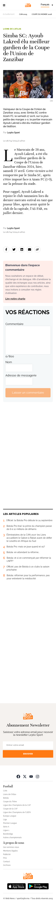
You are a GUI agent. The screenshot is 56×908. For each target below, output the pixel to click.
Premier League (10, 823)
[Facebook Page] (18, 776)
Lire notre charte (15, 298)
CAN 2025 (23, 14)
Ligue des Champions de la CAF (17, 805)
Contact (6, 861)
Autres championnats (12, 837)
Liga (5, 819)
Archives (7, 865)
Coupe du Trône (10, 801)
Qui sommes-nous (11, 847)
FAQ (5, 858)
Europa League (9, 816)
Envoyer (28, 754)
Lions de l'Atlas (12, 29)
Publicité (7, 854)
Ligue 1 (6, 830)
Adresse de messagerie (21, 375)
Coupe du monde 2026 (42, 14)
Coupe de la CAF (10, 809)
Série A (6, 827)
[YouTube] (31, 776)
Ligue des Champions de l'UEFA (17, 812)
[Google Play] (38, 886)
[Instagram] (37, 776)
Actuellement (8, 14)
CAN (5, 791)
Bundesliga (8, 834)
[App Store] (16, 886)
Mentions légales (10, 851)
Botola (6, 798)
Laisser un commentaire (28, 392)
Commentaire (14, 324)
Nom (8, 362)
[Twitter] (25, 776)
